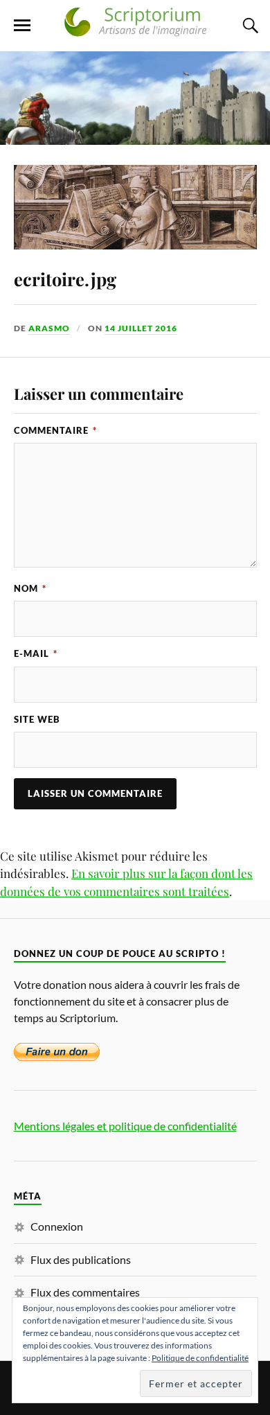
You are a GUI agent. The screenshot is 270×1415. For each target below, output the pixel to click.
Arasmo (49, 328)
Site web (37, 719)
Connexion (56, 1226)
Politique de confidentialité (200, 1358)
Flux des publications (80, 1259)
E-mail (35, 653)
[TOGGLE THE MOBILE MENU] (22, 25)
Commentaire (55, 430)
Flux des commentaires (85, 1292)
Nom (30, 588)
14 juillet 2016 (141, 328)
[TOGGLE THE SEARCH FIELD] (248, 25)
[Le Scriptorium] (135, 30)
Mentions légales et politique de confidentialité (125, 1125)
